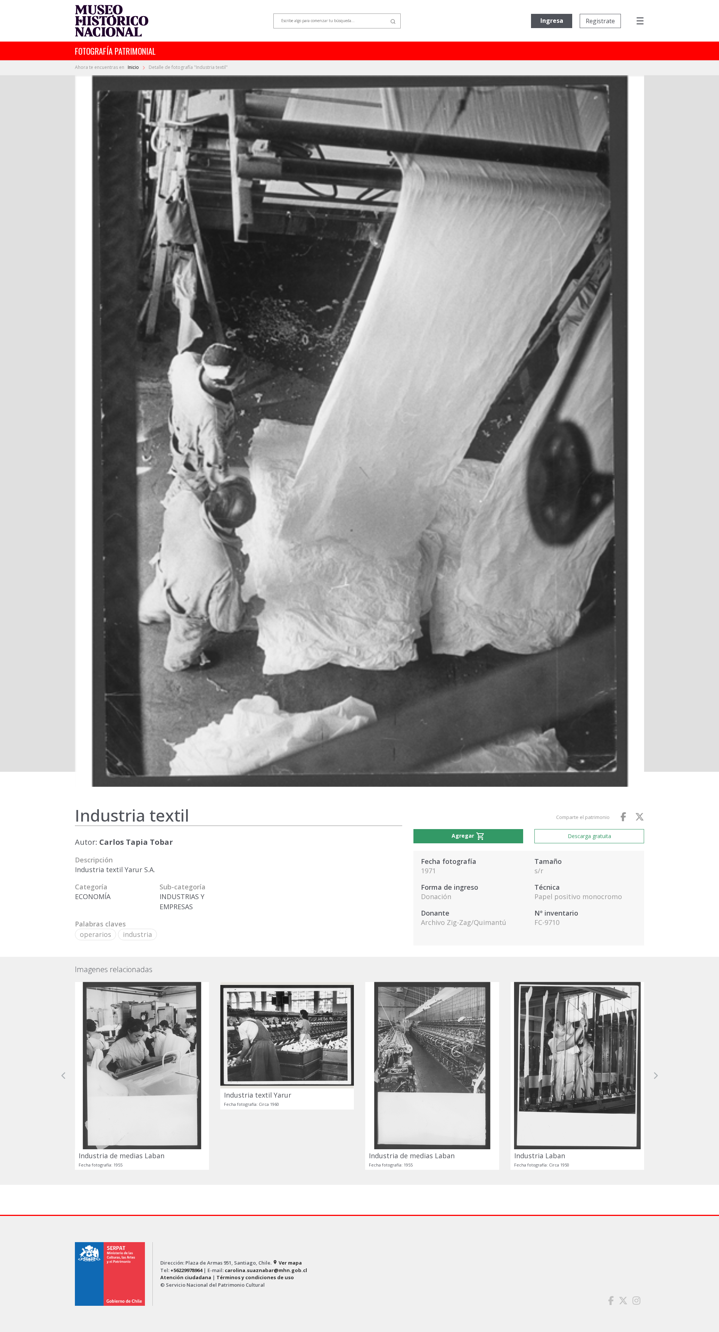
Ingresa (551, 20)
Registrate (600, 21)
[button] (63, 1076)
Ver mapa (287, 1262)
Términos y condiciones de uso (255, 1277)
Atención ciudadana (185, 1277)
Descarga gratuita (589, 836)
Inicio (134, 67)
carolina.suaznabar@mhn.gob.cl (266, 1270)
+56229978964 (186, 1270)
